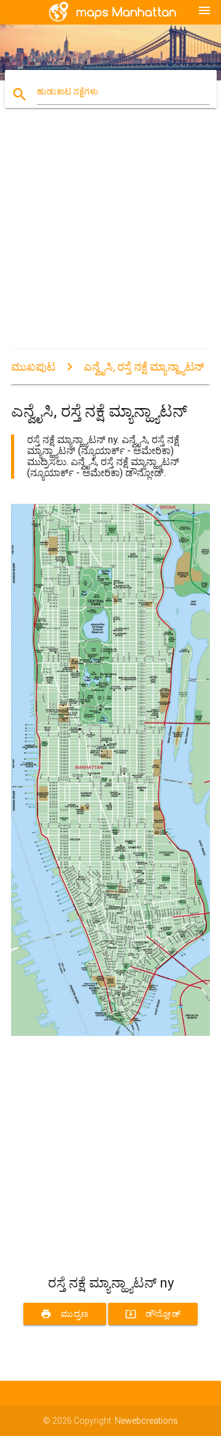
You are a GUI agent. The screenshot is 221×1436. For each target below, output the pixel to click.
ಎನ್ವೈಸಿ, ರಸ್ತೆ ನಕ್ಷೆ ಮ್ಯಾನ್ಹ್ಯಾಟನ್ (143, 366)
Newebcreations (146, 1421)
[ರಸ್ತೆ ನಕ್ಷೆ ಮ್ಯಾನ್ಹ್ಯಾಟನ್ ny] (110, 1033)
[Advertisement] (110, 239)
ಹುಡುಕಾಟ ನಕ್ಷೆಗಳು (67, 91)
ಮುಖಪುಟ (33, 366)
